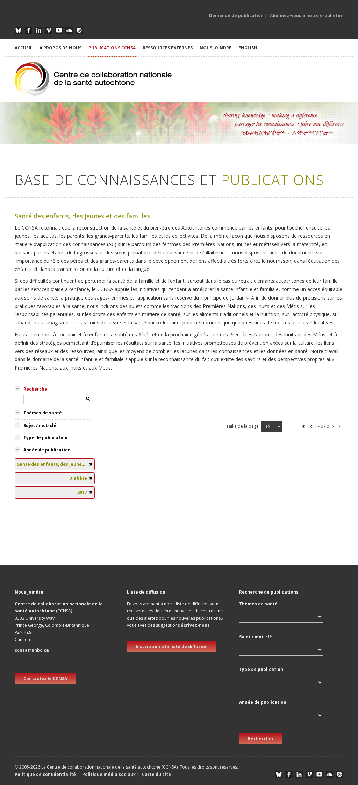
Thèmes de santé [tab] (42, 413)
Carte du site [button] (156, 774)
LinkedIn (38, 30)
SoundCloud (69, 30)
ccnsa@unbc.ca (32, 650)
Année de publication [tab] (47, 450)
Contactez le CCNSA (45, 678)
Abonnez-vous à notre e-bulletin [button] (306, 16)
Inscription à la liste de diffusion (172, 647)
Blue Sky (18, 30)
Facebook (28, 30)
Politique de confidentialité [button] (46, 774)
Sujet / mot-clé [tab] (39, 425)
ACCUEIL (24, 48)
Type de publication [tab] (45, 438)
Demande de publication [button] (236, 16)
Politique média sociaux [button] (109, 774)
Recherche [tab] (35, 389)
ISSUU (79, 30)
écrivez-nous (195, 625)
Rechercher (261, 739)
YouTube (59, 30)
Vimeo (48, 30)
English (247, 48)
